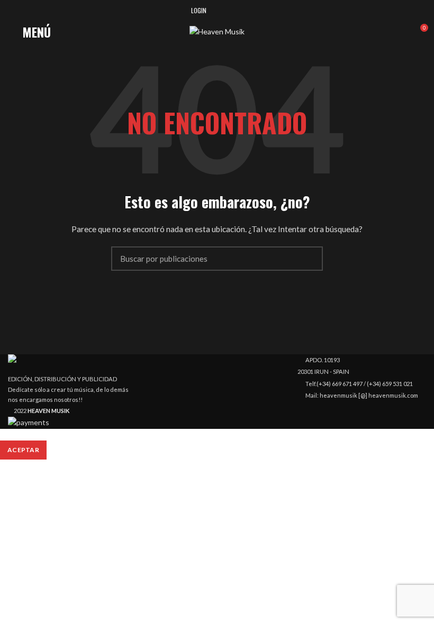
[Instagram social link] (230, 10)
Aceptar (23, 450)
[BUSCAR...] (308, 258)
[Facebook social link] (218, 10)
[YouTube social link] (242, 10)
